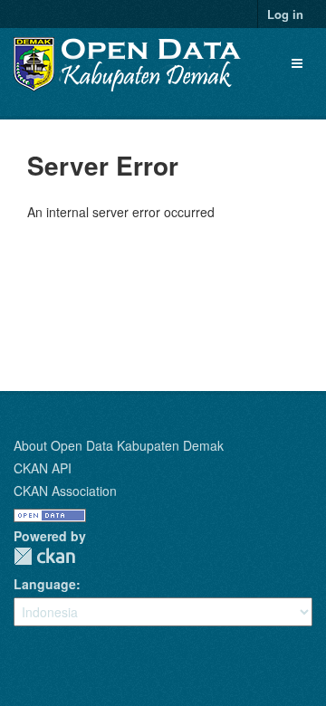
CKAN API (43, 468)
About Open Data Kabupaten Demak (119, 445)
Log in (285, 14)
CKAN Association (65, 491)
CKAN (44, 556)
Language (45, 584)
